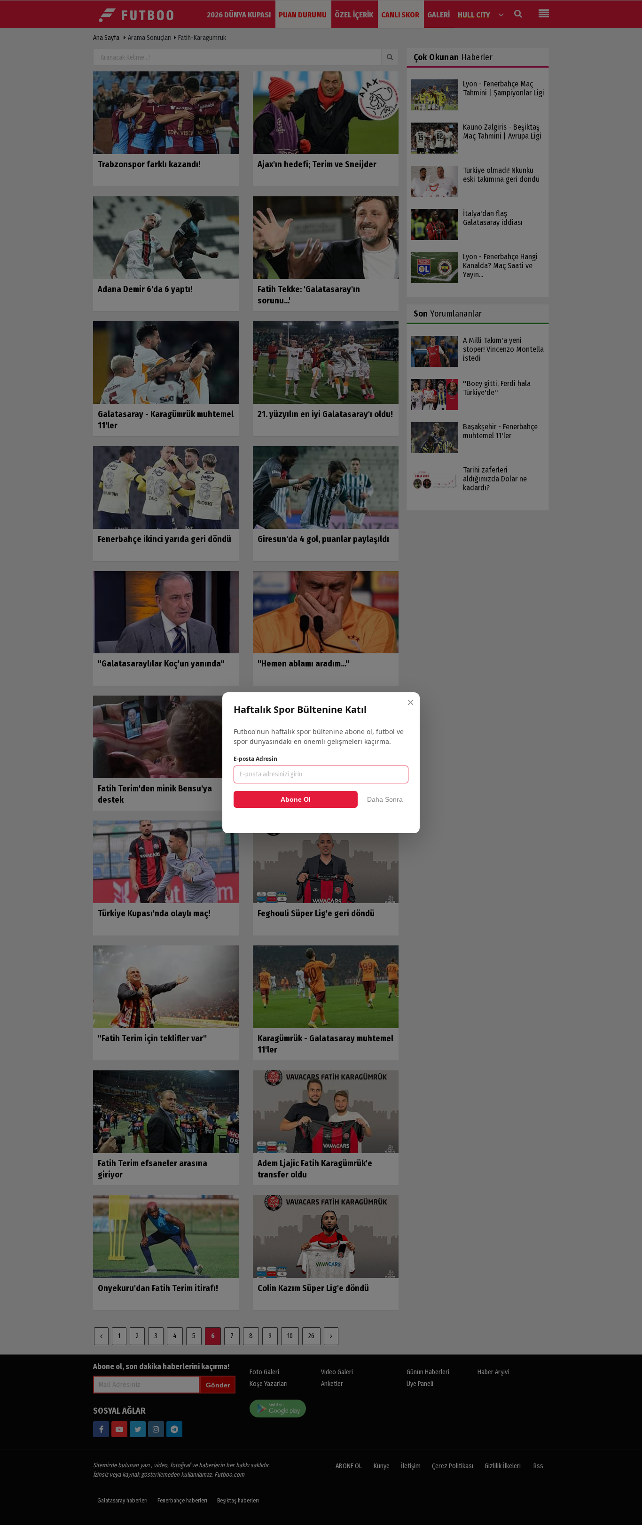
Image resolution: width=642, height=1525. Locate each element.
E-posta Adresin (255, 759)
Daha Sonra (385, 799)
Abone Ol (296, 799)
